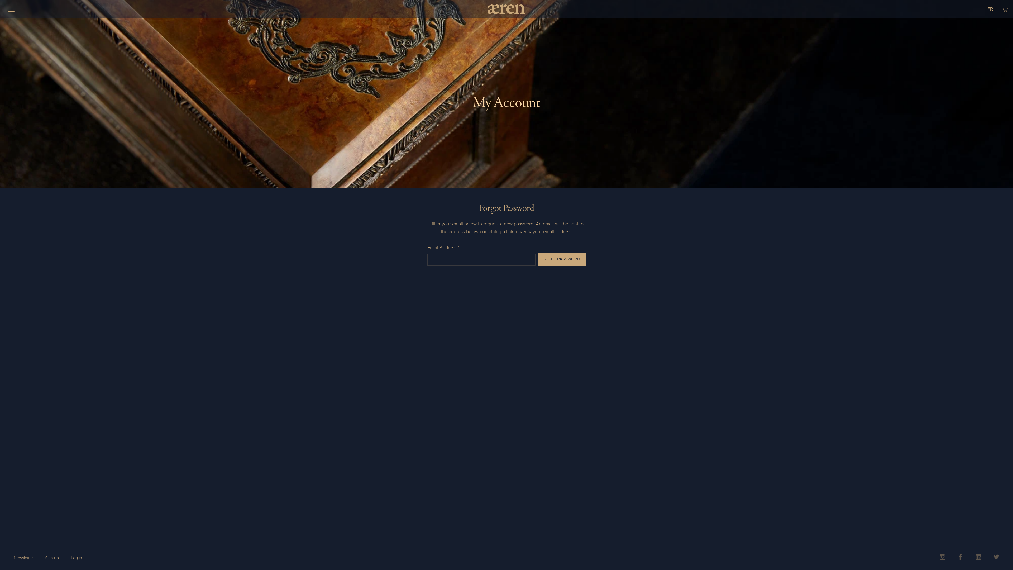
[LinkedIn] (978, 558)
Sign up (52, 557)
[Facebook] (960, 558)
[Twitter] (996, 558)
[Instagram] (942, 558)
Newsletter (23, 557)
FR (990, 9)
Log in (76, 557)
